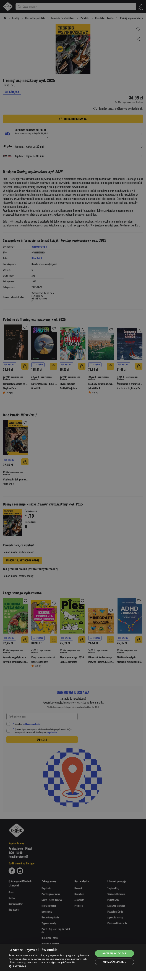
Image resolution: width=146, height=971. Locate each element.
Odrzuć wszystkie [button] (114, 961)
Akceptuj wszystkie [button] (114, 953)
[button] (50, 966)
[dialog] (73, 957)
